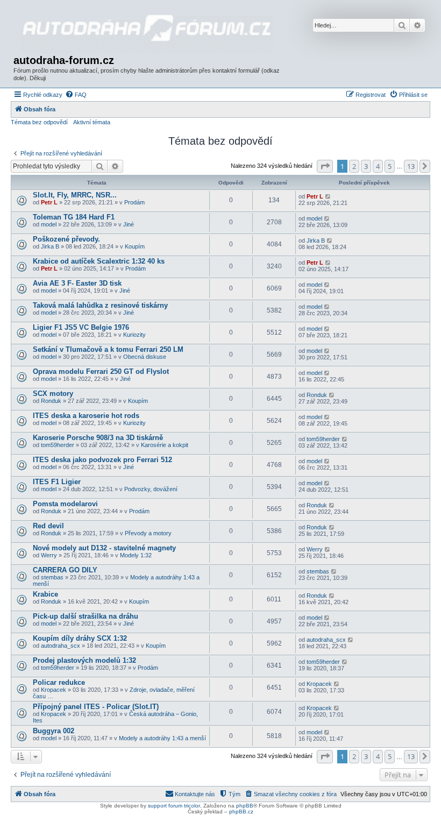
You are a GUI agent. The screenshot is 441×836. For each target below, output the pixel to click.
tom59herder (57, 445)
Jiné (128, 224)
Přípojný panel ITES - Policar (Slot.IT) (96, 707)
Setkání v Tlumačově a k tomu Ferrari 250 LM (108, 349)
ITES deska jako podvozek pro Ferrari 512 (102, 460)
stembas (52, 577)
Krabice (45, 594)
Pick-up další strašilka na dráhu (85, 616)
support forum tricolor (174, 806)
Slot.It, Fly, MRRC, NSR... (75, 195)
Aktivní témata (91, 122)
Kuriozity (134, 334)
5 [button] (390, 166)
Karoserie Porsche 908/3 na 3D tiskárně (98, 438)
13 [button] (411, 166)
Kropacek (53, 689)
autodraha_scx (60, 645)
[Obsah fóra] (146, 28)
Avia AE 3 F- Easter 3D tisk (77, 283)
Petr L (49, 202)
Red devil (48, 526)
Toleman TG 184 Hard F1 (74, 217)
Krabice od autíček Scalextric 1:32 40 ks (99, 261)
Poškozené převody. (66, 239)
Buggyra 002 (53, 731)
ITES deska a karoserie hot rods (86, 416)
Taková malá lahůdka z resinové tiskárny (100, 305)
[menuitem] (76, 94)
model (48, 224)
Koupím (135, 246)
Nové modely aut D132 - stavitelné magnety (104, 548)
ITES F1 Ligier (57, 482)
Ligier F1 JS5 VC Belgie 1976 (81, 327)
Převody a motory (148, 533)
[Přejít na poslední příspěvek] (328, 196)
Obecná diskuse (144, 356)
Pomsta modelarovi (65, 504)
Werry (49, 555)
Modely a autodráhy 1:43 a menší (162, 738)
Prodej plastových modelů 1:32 (84, 660)
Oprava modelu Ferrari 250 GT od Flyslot (101, 371)
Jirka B (50, 246)
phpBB (244, 806)
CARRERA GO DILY (65, 570)
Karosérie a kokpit (164, 445)
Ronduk (51, 401)
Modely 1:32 (136, 555)
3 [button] (366, 166)
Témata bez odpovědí (39, 122)
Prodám (134, 202)
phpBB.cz (241, 811)
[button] (325, 166)
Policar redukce (59, 682)
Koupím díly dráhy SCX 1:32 (80, 638)
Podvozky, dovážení (150, 489)
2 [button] (354, 166)
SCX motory (53, 393)
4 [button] (378, 166)
